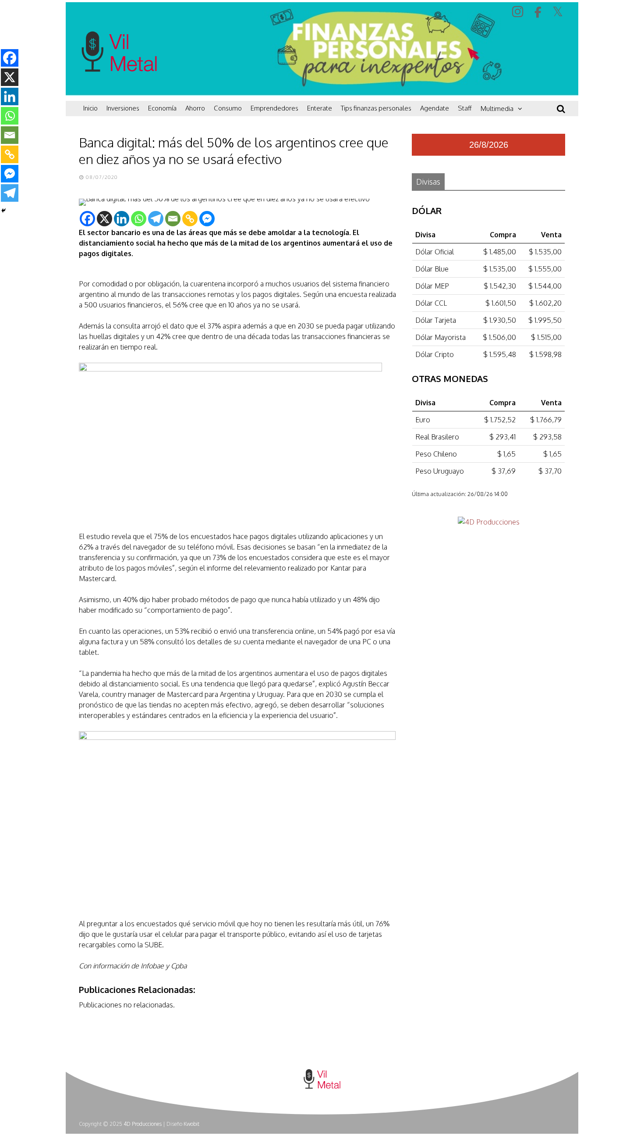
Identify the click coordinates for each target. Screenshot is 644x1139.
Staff (465, 108)
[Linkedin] (121, 218)
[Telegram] (155, 218)
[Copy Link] (190, 218)
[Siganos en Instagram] (519, 11)
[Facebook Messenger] (207, 218)
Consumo (228, 108)
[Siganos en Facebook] (539, 12)
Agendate (434, 108)
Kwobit (191, 1124)
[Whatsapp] (138, 218)
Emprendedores (274, 108)
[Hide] (3, 210)
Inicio (90, 108)
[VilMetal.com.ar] (119, 90)
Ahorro (195, 108)
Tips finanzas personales (376, 108)
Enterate (319, 108)
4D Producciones (142, 1124)
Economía (162, 108)
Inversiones (122, 108)
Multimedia (497, 108)
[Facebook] (87, 218)
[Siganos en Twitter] (558, 11)
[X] (104, 218)
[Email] (172, 218)
